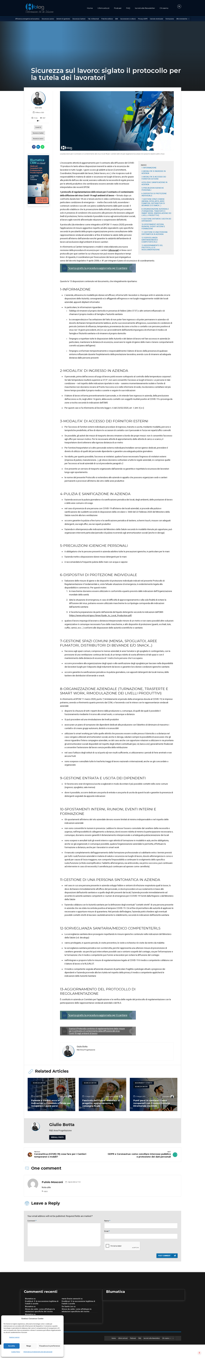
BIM (116, 19)
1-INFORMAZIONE (149, 168)
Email (107, 1231)
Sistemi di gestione (63, 19)
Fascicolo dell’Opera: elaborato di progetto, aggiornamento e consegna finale (101, 1103)
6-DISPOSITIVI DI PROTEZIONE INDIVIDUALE (154, 194)
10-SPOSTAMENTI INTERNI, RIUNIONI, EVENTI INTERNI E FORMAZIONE (153, 226)
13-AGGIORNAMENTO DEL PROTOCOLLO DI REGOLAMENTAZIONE (152, 247)
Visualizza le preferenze (49, 1346)
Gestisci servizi (14, 1337)
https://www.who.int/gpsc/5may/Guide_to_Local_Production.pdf (100, 615)
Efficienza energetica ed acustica (27, 19)
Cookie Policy (15, 1352)
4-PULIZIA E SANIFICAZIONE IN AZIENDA (154, 183)
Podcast (117, 8)
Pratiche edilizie (107, 19)
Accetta (11, 1346)
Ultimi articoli (103, 8)
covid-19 (38, 127)
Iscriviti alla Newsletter (145, 8)
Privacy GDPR (142, 19)
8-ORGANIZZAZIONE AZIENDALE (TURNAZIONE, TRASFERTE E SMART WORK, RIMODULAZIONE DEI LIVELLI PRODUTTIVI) (156, 212)
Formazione (170, 19)
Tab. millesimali (93, 19)
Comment (31, 1221)
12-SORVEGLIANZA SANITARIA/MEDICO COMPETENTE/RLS (150, 240)
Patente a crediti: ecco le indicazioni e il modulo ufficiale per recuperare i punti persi (51, 1103)
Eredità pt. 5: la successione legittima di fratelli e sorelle (41, 1302)
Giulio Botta (38, 108)
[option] (117, 121)
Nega (28, 1346)
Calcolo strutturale (156, 19)
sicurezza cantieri (38, 133)
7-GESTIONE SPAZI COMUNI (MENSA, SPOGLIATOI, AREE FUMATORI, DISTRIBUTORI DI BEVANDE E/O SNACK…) (153, 202)
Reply (46, 1191)
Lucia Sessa (166, 1096)
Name (107, 1221)
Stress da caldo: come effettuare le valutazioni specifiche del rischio (40, 1310)
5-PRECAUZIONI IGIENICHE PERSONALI (153, 189)
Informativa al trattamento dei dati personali (37, 1352)
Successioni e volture (128, 19)
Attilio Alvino (64, 1096)
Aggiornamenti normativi (143, 1083)
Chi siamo (164, 8)
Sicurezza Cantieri (78, 19)
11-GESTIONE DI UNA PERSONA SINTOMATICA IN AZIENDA (154, 233)
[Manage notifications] (199, 1353)
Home (90, 8)
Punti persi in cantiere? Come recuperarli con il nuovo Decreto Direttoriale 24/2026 (151, 1103)
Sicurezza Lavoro (48, 19)
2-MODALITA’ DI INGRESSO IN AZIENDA (154, 172)
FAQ (128, 8)
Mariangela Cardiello (112, 1096)
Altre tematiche (181, 19)
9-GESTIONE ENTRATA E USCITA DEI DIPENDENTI (156, 220)
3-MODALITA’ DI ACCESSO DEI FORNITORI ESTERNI (154, 178)
